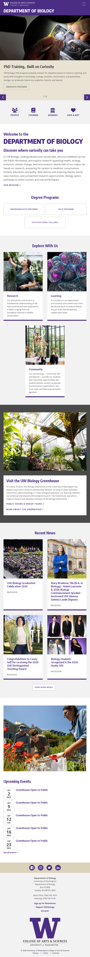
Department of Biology (29, 10)
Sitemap (55, 953)
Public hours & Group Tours (24, 504)
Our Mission (11, 185)
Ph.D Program (66, 209)
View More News (44, 687)
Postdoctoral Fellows (45, 222)
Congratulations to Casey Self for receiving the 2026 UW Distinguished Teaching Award (23, 663)
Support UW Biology (45, 907)
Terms (45, 953)
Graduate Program (16, 87)
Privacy (36, 953)
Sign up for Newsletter (45, 903)
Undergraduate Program (24, 209)
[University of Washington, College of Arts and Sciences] (19, 4)
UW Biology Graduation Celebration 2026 (21, 584)
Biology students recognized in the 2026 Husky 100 (64, 662)
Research (12, 295)
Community (36, 369)
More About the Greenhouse (24, 509)
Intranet (45, 911)
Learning (56, 295)
